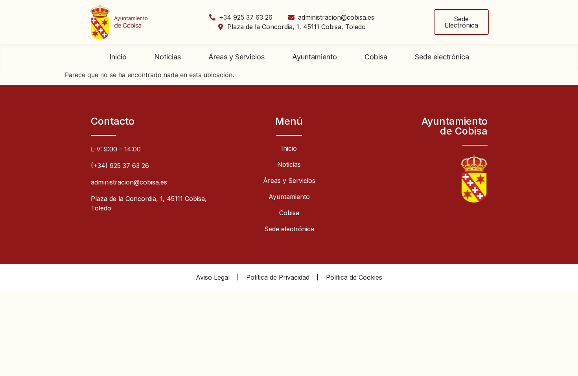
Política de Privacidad (277, 277)
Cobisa (375, 57)
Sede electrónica (442, 57)
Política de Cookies (354, 277)
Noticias (167, 57)
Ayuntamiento (314, 57)
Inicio (118, 57)
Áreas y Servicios (236, 57)
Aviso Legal (213, 277)
